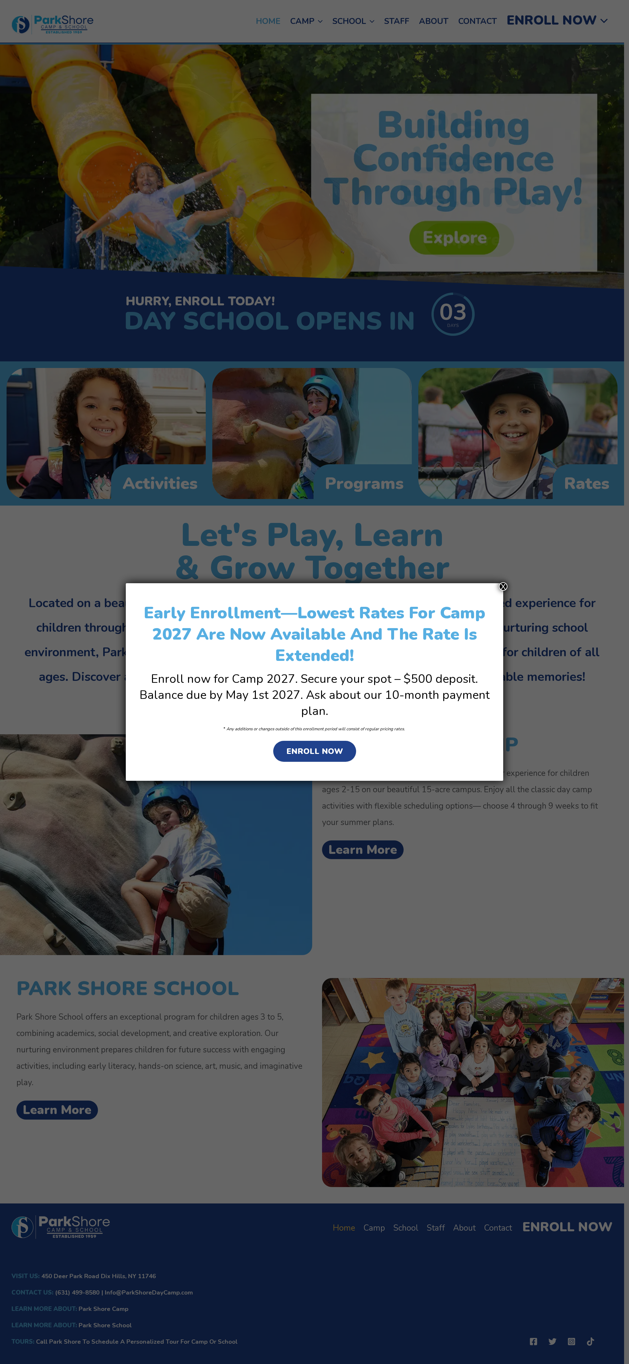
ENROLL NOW (314, 751)
